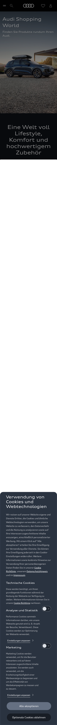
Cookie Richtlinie (22, 603)
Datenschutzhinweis (37, 571)
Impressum (19, 575)
